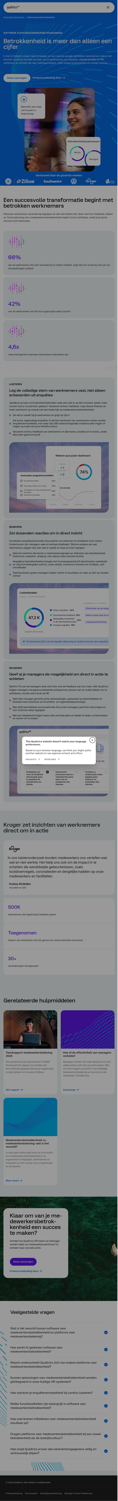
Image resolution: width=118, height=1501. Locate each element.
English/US (31, 759)
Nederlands (50, 759)
